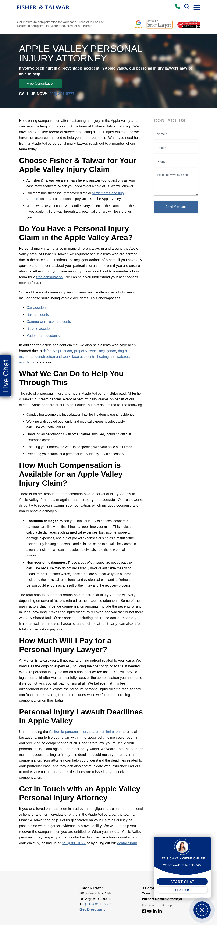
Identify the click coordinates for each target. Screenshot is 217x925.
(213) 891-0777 (61, 93)
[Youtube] (149, 911)
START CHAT (182, 882)
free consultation (49, 277)
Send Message (176, 207)
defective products (57, 351)
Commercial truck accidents (48, 322)
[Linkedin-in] (155, 911)
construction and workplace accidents (65, 357)
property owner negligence (95, 351)
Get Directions (92, 909)
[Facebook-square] (144, 911)
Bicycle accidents (40, 329)
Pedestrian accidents (43, 336)
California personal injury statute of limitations (85, 732)
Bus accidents (37, 315)
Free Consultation (40, 83)
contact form (127, 843)
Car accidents (37, 308)
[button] (196, 7)
